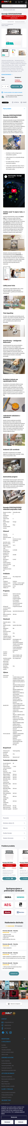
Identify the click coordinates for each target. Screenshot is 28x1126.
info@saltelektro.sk (8, 1022)
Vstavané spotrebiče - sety (7, 1065)
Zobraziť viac (14, 973)
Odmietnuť (7, 1122)
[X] (6, 1032)
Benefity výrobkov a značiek (7, 1086)
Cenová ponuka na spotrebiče (8, 1092)
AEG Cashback (4, 1081)
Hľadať (24, 6)
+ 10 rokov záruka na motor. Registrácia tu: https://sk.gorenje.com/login (14, 97)
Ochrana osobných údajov (7, 1052)
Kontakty (3, 1045)
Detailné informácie (6, 74)
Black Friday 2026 (5, 1083)
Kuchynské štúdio (5, 1103)
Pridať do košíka (15, 86)
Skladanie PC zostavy (6, 1097)
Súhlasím (20, 1122)
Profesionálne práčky (6, 1063)
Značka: (4, 25)
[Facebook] (2, 1032)
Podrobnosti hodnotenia (20, 21)
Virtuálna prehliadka (6, 1049)
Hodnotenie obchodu (14, 922)
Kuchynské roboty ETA (6, 1068)
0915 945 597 (7, 1028)
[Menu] (26, 2)
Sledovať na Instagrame (15, 1003)
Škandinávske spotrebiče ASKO (8, 1070)
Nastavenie (14, 1117)
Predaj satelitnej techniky (7, 1094)
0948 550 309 (7, 1025)
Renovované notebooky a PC (8, 1079)
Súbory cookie (4, 1054)
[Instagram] (10, 1032)
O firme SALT (4, 1047)
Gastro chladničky (5, 1060)
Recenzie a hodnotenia (6, 1076)
